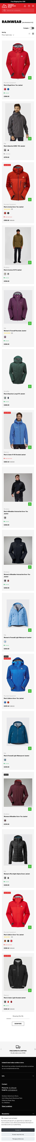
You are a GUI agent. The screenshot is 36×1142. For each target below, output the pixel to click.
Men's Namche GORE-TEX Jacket (14, 146)
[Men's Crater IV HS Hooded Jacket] (18, 431)
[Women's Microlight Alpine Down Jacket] (18, 850)
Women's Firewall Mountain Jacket (15, 330)
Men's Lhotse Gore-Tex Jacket (14, 207)
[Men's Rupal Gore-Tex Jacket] (18, 61)
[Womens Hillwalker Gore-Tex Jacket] (18, 793)
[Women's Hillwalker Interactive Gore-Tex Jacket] (18, 551)
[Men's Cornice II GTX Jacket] (18, 246)
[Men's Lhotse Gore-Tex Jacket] (18, 183)
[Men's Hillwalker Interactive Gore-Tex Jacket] (18, 488)
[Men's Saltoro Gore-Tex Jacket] (18, 674)
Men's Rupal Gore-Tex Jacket (13, 85)
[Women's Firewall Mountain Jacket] (18, 307)
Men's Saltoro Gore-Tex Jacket (14, 698)
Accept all (18, 1130)
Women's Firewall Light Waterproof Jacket (17, 637)
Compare (26, 28)
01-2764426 (12, 1088)
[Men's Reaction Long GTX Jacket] (18, 370)
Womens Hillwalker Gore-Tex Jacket (15, 816)
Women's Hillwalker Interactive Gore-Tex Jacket (17, 575)
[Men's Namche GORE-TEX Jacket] (18, 122)
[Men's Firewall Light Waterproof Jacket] (18, 732)
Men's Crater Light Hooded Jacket (15, 998)
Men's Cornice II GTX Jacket (13, 270)
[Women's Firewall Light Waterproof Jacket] (18, 614)
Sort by (4, 32)
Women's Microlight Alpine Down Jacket (17, 874)
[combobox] (18, 10)
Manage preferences (18, 1139)
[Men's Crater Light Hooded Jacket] (18, 974)
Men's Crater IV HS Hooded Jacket (15, 454)
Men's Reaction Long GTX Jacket (14, 394)
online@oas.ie (12, 1090)
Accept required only (18, 1134)
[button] (29, 6)
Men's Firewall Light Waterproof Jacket (16, 755)
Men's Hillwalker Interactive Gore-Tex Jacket (16, 512)
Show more (18, 1023)
